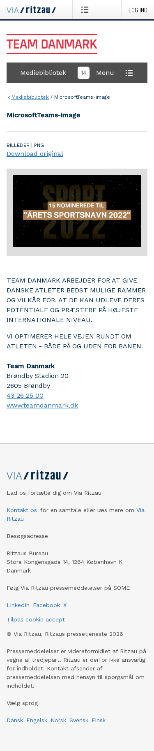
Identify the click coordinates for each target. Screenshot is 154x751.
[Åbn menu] (86, 9)
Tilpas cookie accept (36, 619)
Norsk (58, 720)
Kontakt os (22, 510)
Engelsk (36, 720)
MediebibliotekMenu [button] (67, 72)
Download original (35, 154)
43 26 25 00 (25, 395)
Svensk (78, 720)
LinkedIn (18, 605)
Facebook (46, 605)
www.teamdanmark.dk (42, 405)
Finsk (99, 720)
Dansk (15, 720)
